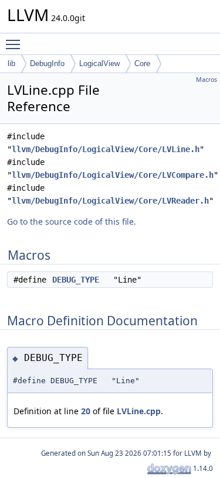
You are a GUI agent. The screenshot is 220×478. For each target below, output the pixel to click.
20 (85, 411)
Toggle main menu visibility (15, 43)
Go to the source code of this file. (71, 221)
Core (142, 63)
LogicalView (99, 63)
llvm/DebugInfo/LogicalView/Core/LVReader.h (110, 200)
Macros (206, 79)
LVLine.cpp (139, 411)
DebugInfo (47, 63)
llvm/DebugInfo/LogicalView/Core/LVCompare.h (113, 175)
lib (11, 63)
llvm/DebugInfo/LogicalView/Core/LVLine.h (105, 149)
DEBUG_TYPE (75, 279)
